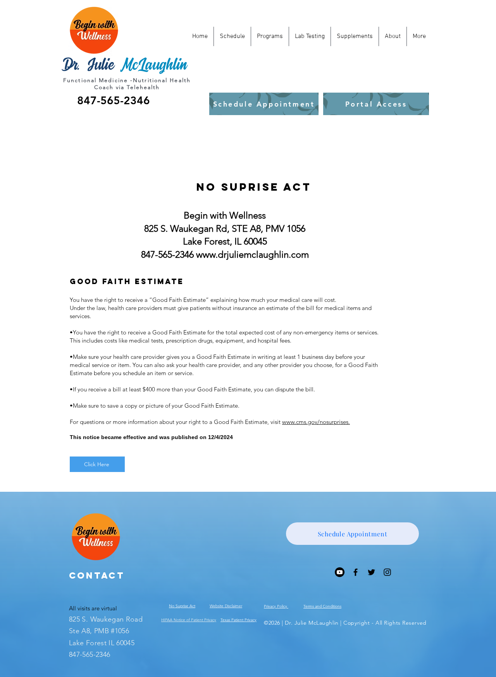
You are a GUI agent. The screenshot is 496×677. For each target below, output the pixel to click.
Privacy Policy (276, 606)
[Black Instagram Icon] (387, 572)
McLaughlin (153, 64)
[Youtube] (339, 572)
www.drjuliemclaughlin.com (252, 254)
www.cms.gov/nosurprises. (316, 421)
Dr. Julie (87, 64)
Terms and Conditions (322, 606)
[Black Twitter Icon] (371, 572)
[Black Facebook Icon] (355, 572)
